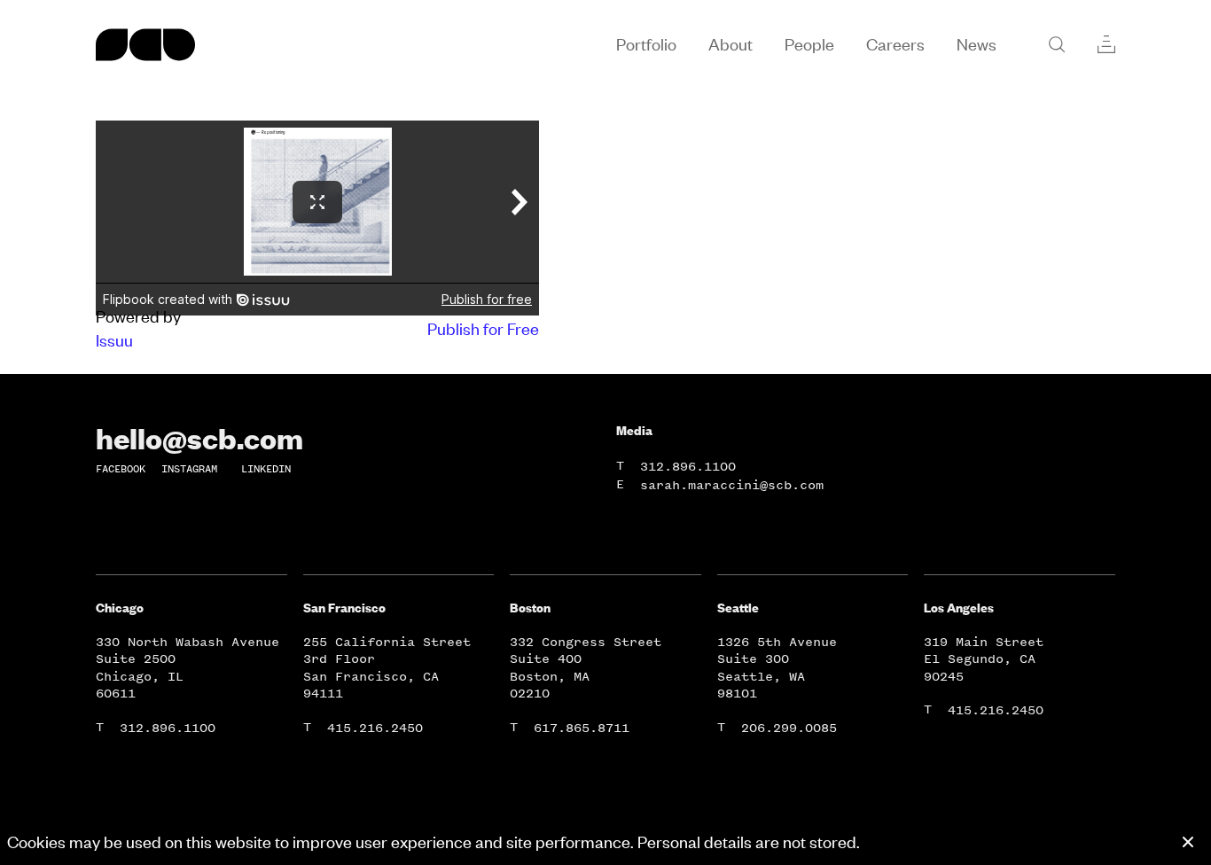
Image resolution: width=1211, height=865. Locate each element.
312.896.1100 (688, 466)
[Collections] (1106, 44)
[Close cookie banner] (1188, 842)
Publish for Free (483, 328)
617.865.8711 (581, 728)
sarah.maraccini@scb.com (732, 485)
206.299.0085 (789, 728)
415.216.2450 (375, 728)
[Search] (1057, 44)
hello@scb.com (199, 438)
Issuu (114, 340)
